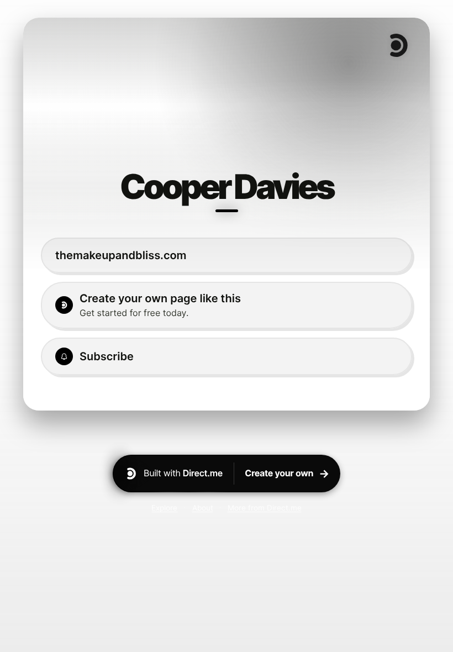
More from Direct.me (265, 507)
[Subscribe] (226, 356)
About (202, 507)
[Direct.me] (397, 45)
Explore (164, 507)
